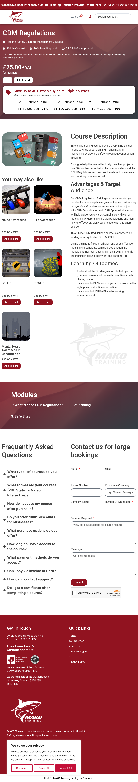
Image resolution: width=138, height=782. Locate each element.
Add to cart (23, 80)
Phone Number (79, 485)
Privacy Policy (77, 661)
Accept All (66, 768)
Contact (74, 656)
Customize (22, 768)
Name (74, 468)
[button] (61, 17)
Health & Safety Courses (21, 41)
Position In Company (117, 485)
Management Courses (50, 41)
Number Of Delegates (118, 502)
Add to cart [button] (11, 238)
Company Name (80, 502)
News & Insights (78, 651)
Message (76, 549)
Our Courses (76, 641)
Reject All (44, 768)
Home (72, 635)
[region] (44, 757)
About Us (74, 646)
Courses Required (82, 518)
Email (108, 468)
